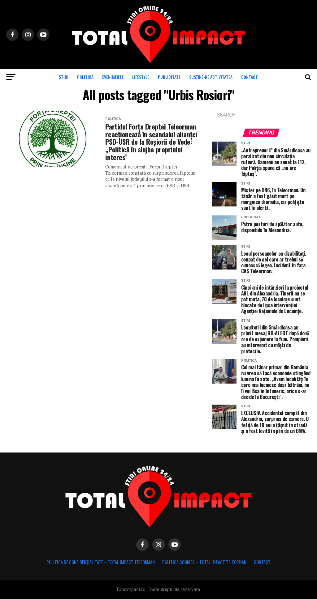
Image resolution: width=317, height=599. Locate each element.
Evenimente (113, 77)
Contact (249, 77)
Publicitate (169, 77)
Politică (85, 77)
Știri (63, 77)
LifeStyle (140, 77)
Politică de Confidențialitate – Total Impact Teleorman (100, 562)
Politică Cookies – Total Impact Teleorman (204, 562)
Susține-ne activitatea (210, 77)
